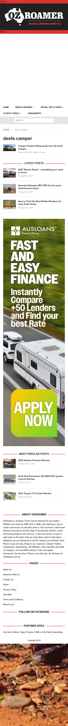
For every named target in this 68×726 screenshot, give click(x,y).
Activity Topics (11, 113)
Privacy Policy (9, 589)
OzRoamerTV (34, 113)
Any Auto (7, 632)
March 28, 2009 (26, 152)
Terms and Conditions (13, 599)
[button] (3, 1)
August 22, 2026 (26, 208)
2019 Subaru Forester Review (34, 460)
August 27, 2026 (26, 176)
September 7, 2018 (27, 464)
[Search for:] (34, 120)
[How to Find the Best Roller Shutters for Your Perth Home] (9, 204)
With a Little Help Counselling (48, 632)
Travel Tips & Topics (51, 107)
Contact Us (8, 579)
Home (6, 107)
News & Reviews (23, 107)
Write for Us (8, 604)
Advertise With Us (11, 574)
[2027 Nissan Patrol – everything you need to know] (9, 173)
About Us (7, 569)
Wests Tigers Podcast (23, 632)
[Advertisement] (34, 69)
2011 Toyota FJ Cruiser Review (34, 493)
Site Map (7, 594)
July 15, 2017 (25, 482)
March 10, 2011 (26, 497)
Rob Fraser (41, 152)
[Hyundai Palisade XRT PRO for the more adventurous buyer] (9, 188)
